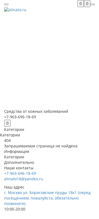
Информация (16, 151)
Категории (14, 156)
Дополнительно (19, 162)
